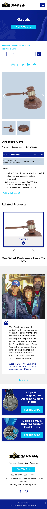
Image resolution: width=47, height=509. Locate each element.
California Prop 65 (11, 193)
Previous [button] (3, 96)
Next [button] (43, 96)
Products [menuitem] (6, 46)
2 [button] (22, 380)
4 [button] (27, 380)
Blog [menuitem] (26, 463)
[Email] (13, 65)
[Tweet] (23, 65)
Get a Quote (23, 27)
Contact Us (23, 469)
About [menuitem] (20, 463)
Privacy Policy (23, 503)
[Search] (39, 54)
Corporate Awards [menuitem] (20, 46)
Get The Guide (32, 410)
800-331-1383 (16, 475)
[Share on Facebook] (17, 65)
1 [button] (20, 380)
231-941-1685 (29, 475)
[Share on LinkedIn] (28, 65)
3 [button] (24, 380)
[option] (23, 95)
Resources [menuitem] (34, 463)
